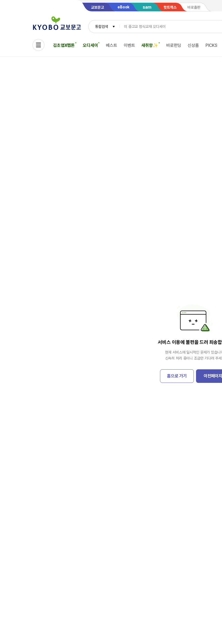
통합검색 (101, 26)
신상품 (193, 45)
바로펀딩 (173, 45)
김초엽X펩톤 (64, 45)
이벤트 (129, 45)
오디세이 (90, 45)
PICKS (211, 45)
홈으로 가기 (177, 376)
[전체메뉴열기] (38, 45)
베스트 (111, 45)
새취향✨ (149, 45)
